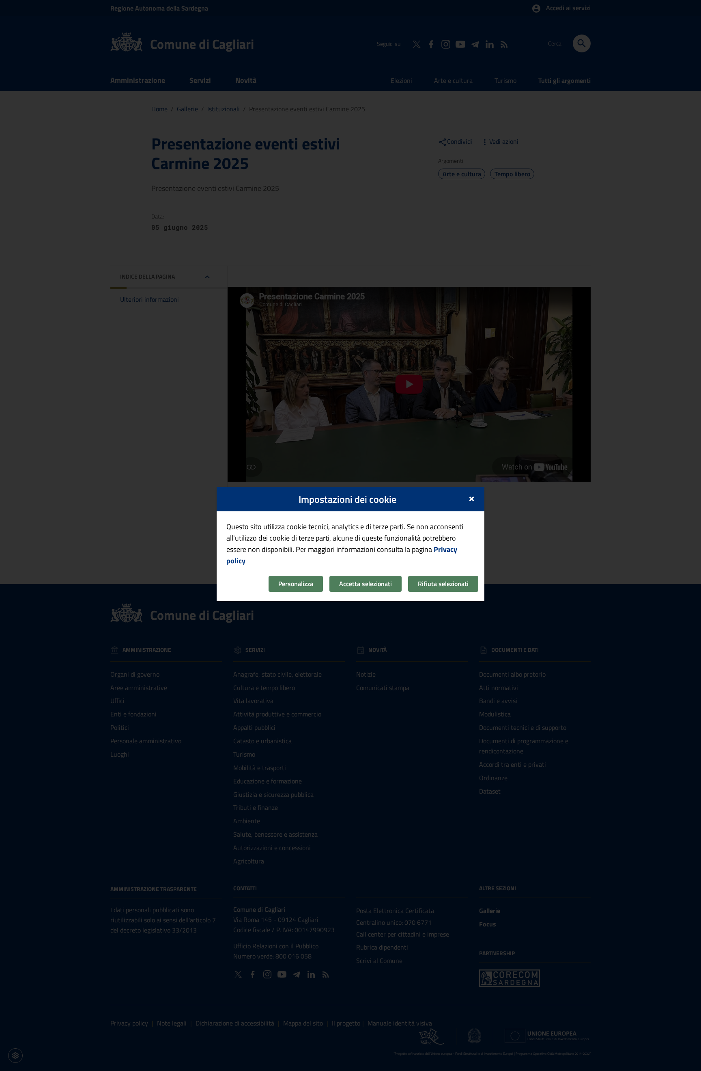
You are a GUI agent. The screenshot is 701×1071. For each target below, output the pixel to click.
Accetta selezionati (365, 584)
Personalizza (295, 584)
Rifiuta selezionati (443, 584)
